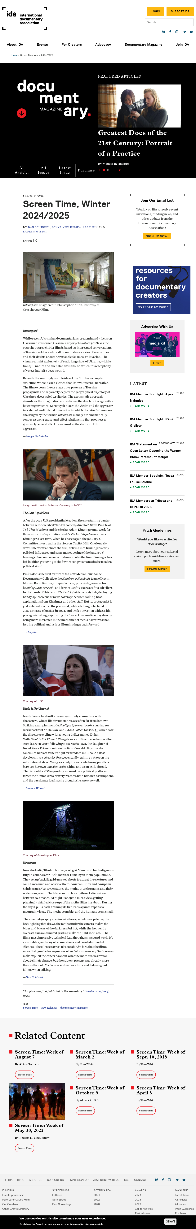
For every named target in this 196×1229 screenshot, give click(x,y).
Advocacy (103, 44)
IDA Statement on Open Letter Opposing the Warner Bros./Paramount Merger (155, 450)
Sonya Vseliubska (66, 227)
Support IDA (180, 11)
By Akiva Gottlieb (26, 1064)
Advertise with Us (106, 1180)
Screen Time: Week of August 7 (39, 1054)
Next (120, 170)
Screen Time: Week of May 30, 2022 (39, 1128)
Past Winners (142, 1213)
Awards (140, 1190)
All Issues (43, 170)
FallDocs (57, 1195)
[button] (21, 113)
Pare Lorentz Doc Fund (16, 1199)
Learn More (157, 569)
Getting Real (103, 1190)
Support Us (55, 1180)
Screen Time (30, 1007)
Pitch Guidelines (184, 1208)
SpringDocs (59, 1199)
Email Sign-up (78, 1180)
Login (155, 11)
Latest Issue (65, 170)
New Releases (49, 1007)
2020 (97, 1204)
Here (157, 363)
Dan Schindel (39, 227)
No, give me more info (91, 1224)
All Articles (22, 170)
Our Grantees (10, 1204)
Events (42, 44)
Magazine (182, 1190)
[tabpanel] (139, 127)
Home (14, 55)
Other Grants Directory (15, 1208)
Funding (8, 1190)
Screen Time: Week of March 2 (100, 1054)
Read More (141, 405)
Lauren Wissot (35, 232)
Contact (140, 1180)
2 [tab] (107, 170)
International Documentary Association (24, 18)
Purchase (86, 170)
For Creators (72, 44)
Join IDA (182, 44)
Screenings (60, 1190)
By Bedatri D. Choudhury (32, 1138)
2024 (97, 1195)
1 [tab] (104, 170)
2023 (138, 1199)
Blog (20, 1180)
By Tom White (85, 1064)
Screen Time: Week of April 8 (160, 1090)
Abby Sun (90, 227)
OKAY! (170, 1221)
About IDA (15, 44)
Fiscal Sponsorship (13, 1195)
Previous (99, 170)
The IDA (7, 1180)
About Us (35, 1180)
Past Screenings (61, 1204)
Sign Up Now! (157, 236)
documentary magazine (74, 1007)
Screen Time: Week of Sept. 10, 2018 (160, 1054)
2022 (97, 1199)
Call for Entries (144, 1208)
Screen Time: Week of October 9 (100, 1090)
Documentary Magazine (143, 44)
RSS (126, 1180)
